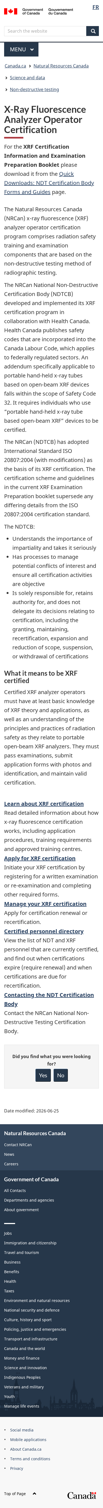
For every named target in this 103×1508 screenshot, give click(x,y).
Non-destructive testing (34, 89)
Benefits (11, 1271)
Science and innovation (25, 1367)
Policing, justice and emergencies (35, 1329)
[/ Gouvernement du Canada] (38, 10)
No (60, 1075)
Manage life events (21, 1406)
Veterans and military (24, 1386)
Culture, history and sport (28, 1319)
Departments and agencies (29, 1200)
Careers (11, 1163)
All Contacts (15, 1190)
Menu (18, 49)
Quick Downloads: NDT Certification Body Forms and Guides (49, 183)
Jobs (8, 1233)
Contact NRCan (18, 1144)
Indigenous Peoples (22, 1377)
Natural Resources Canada (61, 66)
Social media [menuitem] (22, 1430)
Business (12, 1262)
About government (21, 1209)
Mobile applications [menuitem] (28, 1439)
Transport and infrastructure (30, 1338)
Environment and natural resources (37, 1300)
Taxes (9, 1290)
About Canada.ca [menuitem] (25, 1449)
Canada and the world (24, 1348)
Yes (43, 1075)
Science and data (27, 78)
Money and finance (22, 1358)
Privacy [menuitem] (16, 1468)
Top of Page (15, 1493)
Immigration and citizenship (30, 1242)
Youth (9, 1396)
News (9, 1154)
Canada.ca (15, 66)
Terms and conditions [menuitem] (30, 1458)
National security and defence (32, 1310)
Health (10, 1281)
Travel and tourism (21, 1252)
